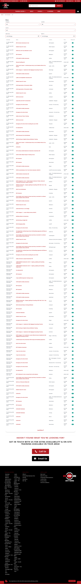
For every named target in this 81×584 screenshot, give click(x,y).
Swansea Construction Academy (17, 535)
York (15, 571)
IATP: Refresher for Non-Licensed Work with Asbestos (27, 374)
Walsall (15, 544)
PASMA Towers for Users (21, 46)
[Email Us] (79, 1)
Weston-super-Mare (17, 554)
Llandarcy (16, 493)
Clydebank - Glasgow (7, 517)
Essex (6, 545)
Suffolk (15, 528)
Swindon (16, 537)
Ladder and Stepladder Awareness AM (24, 77)
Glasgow (7, 553)
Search (59, 5)
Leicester (16, 486)
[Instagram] (76, 1)
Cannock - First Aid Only (8, 505)
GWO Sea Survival (19, 96)
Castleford (7, 513)
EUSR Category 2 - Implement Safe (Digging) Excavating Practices (29, 69)
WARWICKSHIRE (17, 550)
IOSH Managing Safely (20, 224)
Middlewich (17, 502)
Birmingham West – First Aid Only (8, 487)
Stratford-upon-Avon (17, 526)
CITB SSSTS (18, 146)
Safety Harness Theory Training (22, 116)
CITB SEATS (18, 424)
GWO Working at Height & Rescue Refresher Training (27, 139)
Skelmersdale (17, 522)
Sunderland (17, 530)
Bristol (6, 498)
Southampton (17, 523)
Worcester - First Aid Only (18, 567)
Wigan (15, 557)
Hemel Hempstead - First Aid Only (9, 564)
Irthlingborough (8, 569)
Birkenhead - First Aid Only (8, 481)
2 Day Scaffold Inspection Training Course (24, 277)
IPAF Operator (19, 54)
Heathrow (7, 561)
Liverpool (16, 488)
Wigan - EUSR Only (17, 559)
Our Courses (7, 14)
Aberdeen (7, 474)
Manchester (17, 496)
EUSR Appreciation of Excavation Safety (24, 85)
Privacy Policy (43, 481)
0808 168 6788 (24, 1)
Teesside (16, 539)
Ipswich (7, 567)
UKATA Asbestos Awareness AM (22, 173)
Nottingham (17, 512)
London (16, 494)
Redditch (16, 518)
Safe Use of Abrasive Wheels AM (22, 382)
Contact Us (70, 1)
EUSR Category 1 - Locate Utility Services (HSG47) (26, 212)
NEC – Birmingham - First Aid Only (17, 509)
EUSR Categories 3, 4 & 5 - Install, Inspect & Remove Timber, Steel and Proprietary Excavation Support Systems (30, 181)
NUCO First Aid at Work (21, 343)
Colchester (7, 520)
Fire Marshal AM (19, 270)
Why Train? (42, 474)
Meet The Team (43, 476)
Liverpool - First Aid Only (17, 490)
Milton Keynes (17, 504)
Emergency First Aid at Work (22, 104)
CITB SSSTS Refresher (20, 312)
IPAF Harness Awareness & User (22, 42)
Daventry (7, 526)
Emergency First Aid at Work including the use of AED (27, 123)
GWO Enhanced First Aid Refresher (23, 135)
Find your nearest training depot (10, 1)
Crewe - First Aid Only (8, 524)
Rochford (16, 520)
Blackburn (7, 490)
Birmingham (8, 484)
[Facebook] (75, 1)
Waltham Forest (17, 546)
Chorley (7, 515)
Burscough (7, 503)
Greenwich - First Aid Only (9, 555)
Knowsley (7, 574)
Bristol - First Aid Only (8, 500)
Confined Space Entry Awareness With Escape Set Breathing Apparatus (30, 339)
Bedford (7, 477)
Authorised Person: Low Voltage (22, 208)
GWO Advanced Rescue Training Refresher (24, 304)
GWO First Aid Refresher (21, 189)
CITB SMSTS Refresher (20, 408)
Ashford (7, 476)
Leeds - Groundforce (17, 476)
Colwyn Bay (7, 522)
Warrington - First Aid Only (17, 548)
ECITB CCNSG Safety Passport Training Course (25, 154)
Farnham (7, 550)
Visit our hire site (60, 1)
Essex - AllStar (8, 546)
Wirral (15, 565)
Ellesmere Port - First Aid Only (8, 542)
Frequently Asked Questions (46, 477)
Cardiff (6, 507)
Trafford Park (17, 542)
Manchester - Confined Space (17, 498)
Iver (6, 571)
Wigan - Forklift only (17, 562)
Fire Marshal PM (19, 127)
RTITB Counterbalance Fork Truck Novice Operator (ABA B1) (28, 170)
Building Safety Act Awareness (22, 216)
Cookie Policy (43, 479)
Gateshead (7, 551)
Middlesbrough (17, 501)
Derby (6, 528)
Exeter (6, 548)
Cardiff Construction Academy (8, 511)
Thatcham (16, 541)
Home (2, 14)
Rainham (16, 517)
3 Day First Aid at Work (20, 351)
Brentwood (7, 496)
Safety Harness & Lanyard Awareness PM (24, 258)
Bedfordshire (8, 479)
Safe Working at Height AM (21, 220)
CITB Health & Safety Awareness (22, 58)
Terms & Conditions (44, 482)
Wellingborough (18, 552)
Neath (15, 506)
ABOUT (31, 11)
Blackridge (7, 491)
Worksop (16, 569)
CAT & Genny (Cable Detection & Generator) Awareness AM (28, 150)
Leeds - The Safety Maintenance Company (17, 483)
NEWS (59, 11)
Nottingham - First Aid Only (17, 514)
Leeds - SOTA (17, 479)
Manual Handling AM (20, 62)
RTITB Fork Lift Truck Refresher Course (24, 50)
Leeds (15, 474)
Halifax (6, 558)
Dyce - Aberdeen (7, 539)
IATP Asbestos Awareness (21, 347)
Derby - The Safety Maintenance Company (8, 535)
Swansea (16, 531)
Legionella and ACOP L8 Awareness (23, 100)
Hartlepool (7, 559)
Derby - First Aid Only (8, 530)
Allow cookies (72, 581)
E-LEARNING (50, 11)
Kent (6, 572)
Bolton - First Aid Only (9, 494)
